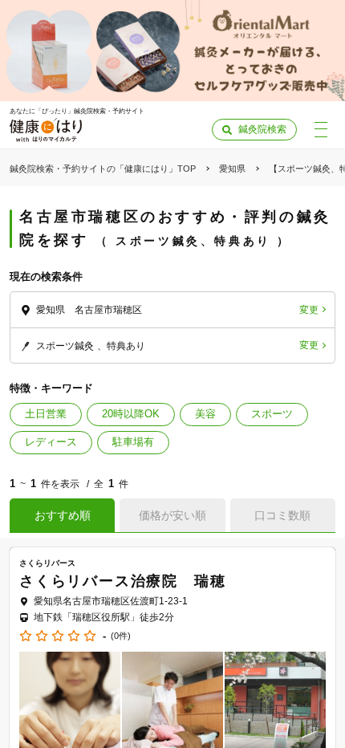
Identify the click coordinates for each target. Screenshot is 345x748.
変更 (309, 310)
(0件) (121, 636)
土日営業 (46, 414)
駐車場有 (133, 442)
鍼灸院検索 (262, 129)
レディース (51, 442)
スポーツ (272, 414)
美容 (205, 414)
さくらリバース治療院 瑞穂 (122, 581)
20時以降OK (131, 414)
